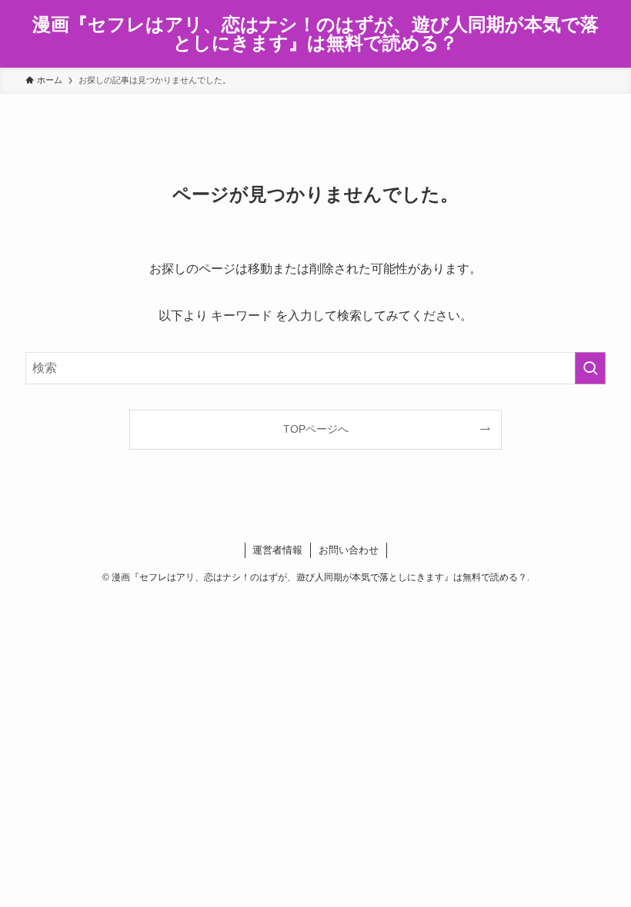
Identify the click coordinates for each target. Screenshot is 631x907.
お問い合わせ (349, 550)
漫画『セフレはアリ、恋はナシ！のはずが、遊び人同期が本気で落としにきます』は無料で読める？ (315, 33)
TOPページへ (316, 429)
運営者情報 (277, 550)
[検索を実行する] (590, 368)
